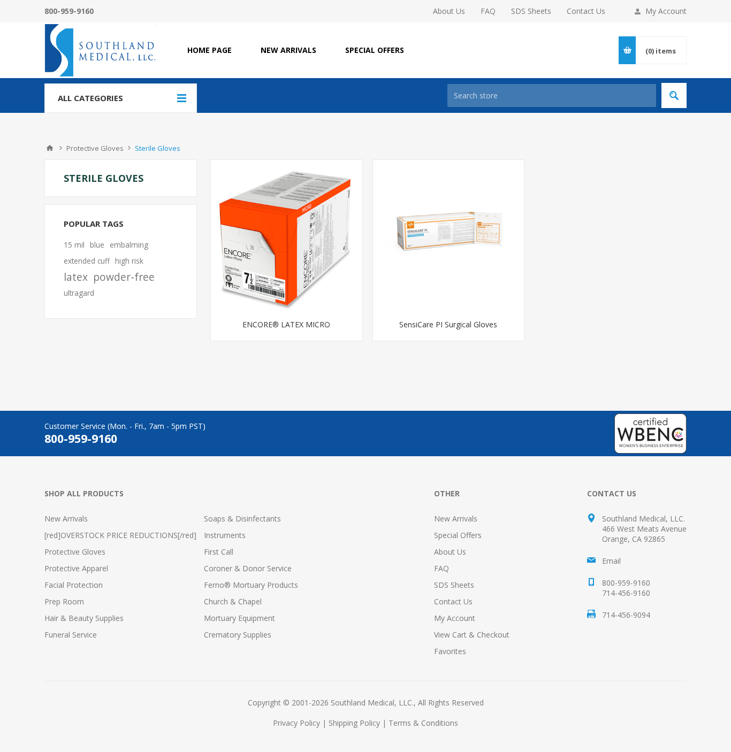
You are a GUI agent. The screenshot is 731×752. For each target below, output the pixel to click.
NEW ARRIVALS (288, 50)
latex (76, 277)
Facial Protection (73, 585)
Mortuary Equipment (239, 618)
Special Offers (458, 535)
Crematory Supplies (237, 635)
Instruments (225, 535)
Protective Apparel (76, 568)
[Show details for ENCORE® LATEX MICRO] (286, 235)
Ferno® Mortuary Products (251, 585)
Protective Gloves (74, 552)
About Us (449, 11)
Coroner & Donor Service (248, 568)
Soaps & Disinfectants (242, 518)
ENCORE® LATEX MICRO (286, 324)
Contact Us (586, 11)
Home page (209, 50)
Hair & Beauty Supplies (84, 618)
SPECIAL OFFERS (374, 50)
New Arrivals (66, 518)
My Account (666, 11)
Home (49, 148)
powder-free (124, 277)
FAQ (488, 11)
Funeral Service (70, 635)
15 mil (74, 245)
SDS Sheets (531, 11)
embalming (129, 245)
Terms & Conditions (423, 723)
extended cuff (87, 261)
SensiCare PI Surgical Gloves (448, 324)
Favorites (450, 651)
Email (611, 561)
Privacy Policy (296, 723)
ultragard (79, 293)
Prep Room (64, 601)
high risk (129, 261)
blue (97, 245)
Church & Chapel (233, 601)
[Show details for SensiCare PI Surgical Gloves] (448, 235)
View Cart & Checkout (471, 635)
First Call (218, 552)
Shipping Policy (354, 723)
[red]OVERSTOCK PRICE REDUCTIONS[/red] (120, 535)
